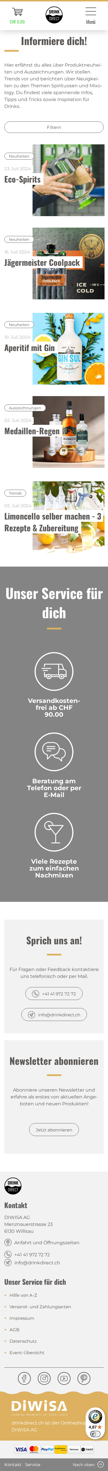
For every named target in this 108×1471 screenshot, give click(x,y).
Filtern (54, 127)
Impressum (22, 1318)
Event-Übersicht (27, 1352)
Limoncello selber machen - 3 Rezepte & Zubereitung (53, 522)
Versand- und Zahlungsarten (40, 1306)
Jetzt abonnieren (54, 1130)
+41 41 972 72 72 (59, 994)
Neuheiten (19, 156)
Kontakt (13, 1464)
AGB (14, 1329)
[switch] (95, 1434)
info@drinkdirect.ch (59, 1015)
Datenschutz (23, 1341)
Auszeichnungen (25, 408)
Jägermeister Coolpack (42, 262)
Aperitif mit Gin (29, 347)
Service (32, 1464)
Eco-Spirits (22, 179)
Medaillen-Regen (32, 431)
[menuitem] (17, 16)
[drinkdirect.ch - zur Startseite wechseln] (54, 15)
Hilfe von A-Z (23, 1295)
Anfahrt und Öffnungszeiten (46, 1242)
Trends (15, 493)
